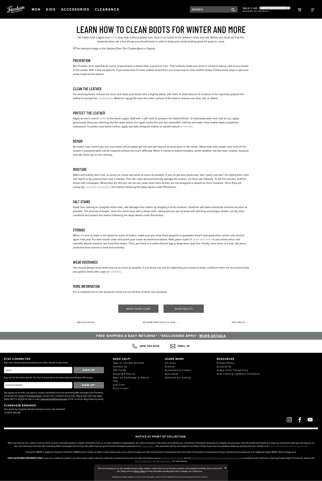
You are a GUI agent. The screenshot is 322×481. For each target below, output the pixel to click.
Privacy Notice (139, 471)
